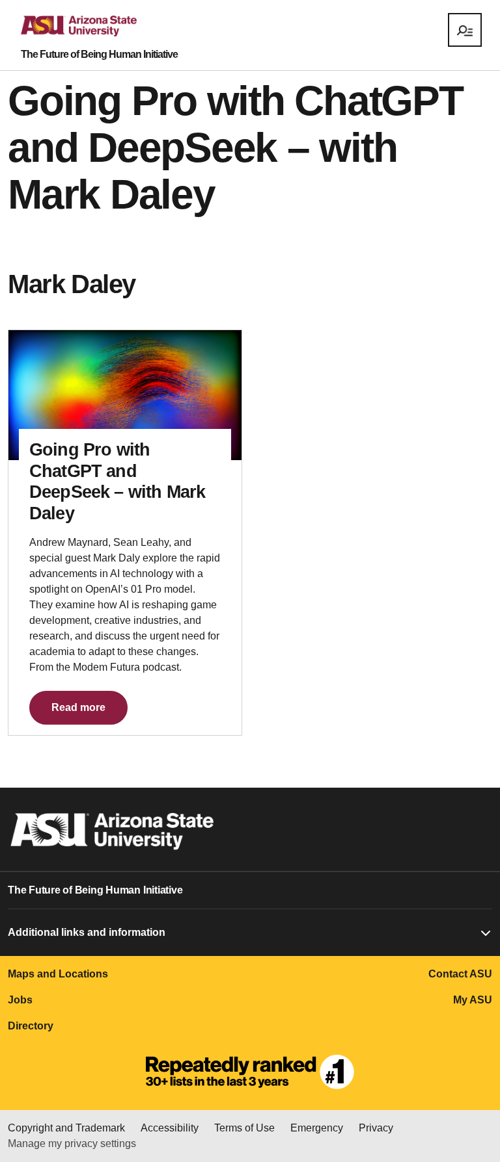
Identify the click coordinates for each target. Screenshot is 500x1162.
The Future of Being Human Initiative (99, 54)
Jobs (20, 999)
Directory (30, 1025)
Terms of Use (244, 1127)
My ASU (472, 999)
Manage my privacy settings (72, 1143)
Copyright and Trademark (66, 1127)
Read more (78, 707)
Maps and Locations (58, 973)
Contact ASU (460, 973)
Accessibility (170, 1127)
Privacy (376, 1127)
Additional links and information (86, 932)
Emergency (316, 1127)
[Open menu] (465, 30)
